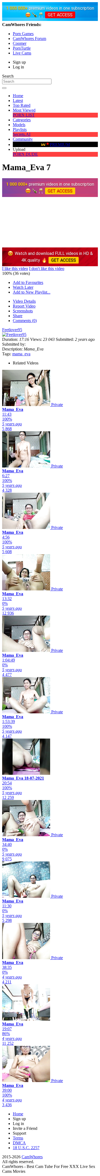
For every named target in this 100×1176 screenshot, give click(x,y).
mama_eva (21, 354)
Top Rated (21, 105)
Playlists (20, 129)
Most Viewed (24, 110)
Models (19, 124)
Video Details (24, 301)
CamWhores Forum (29, 38)
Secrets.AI (21, 134)
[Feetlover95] (14, 334)
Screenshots (23, 311)
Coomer (19, 43)
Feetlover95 (12, 329)
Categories (22, 120)
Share (17, 315)
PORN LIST (24, 115)
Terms (18, 1138)
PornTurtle (22, 48)
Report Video (24, 306)
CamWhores (32, 1157)
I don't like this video (46, 268)
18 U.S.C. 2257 (26, 1147)
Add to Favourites (28, 282)
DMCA (19, 1143)
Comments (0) (25, 320)
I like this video (15, 268)
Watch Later (23, 287)
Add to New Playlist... (31, 292)
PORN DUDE (25, 154)
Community (23, 139)
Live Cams (22, 53)
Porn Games (23, 33)
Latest (18, 100)
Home (18, 95)
